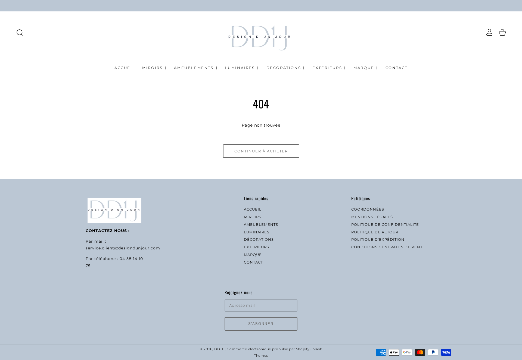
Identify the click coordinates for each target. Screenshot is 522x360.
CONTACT (253, 262)
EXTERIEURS (256, 247)
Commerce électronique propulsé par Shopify (268, 349)
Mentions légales (372, 217)
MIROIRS (252, 217)
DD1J (218, 349)
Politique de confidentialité (385, 224)
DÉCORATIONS (259, 239)
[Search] (19, 32)
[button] (20, 32)
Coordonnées (367, 209)
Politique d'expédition (378, 239)
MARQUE (253, 254)
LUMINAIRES (256, 232)
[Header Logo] (261, 32)
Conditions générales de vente (388, 247)
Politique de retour (374, 232)
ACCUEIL (253, 209)
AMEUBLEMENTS (261, 224)
